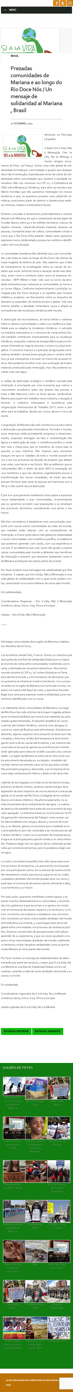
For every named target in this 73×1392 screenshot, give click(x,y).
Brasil (15, 56)
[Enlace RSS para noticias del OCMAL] (70, 3)
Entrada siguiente (47, 1031)
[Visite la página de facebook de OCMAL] (56, 3)
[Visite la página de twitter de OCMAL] (63, 3)
